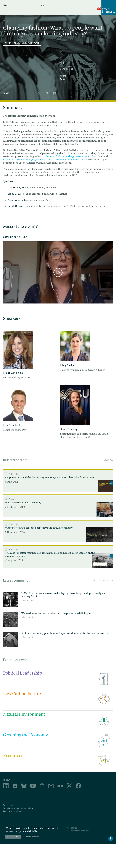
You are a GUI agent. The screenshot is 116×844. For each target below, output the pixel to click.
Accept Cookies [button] (13, 837)
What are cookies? (31, 837)
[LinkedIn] (54, 93)
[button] (58, 2)
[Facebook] (47, 93)
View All (108, 460)
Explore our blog (103, 580)
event (6, 21)
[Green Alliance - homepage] (106, 8)
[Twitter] (39, 93)
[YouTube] (33, 786)
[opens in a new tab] (15, 786)
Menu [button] (5, 5)
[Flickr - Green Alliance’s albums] (60, 786)
